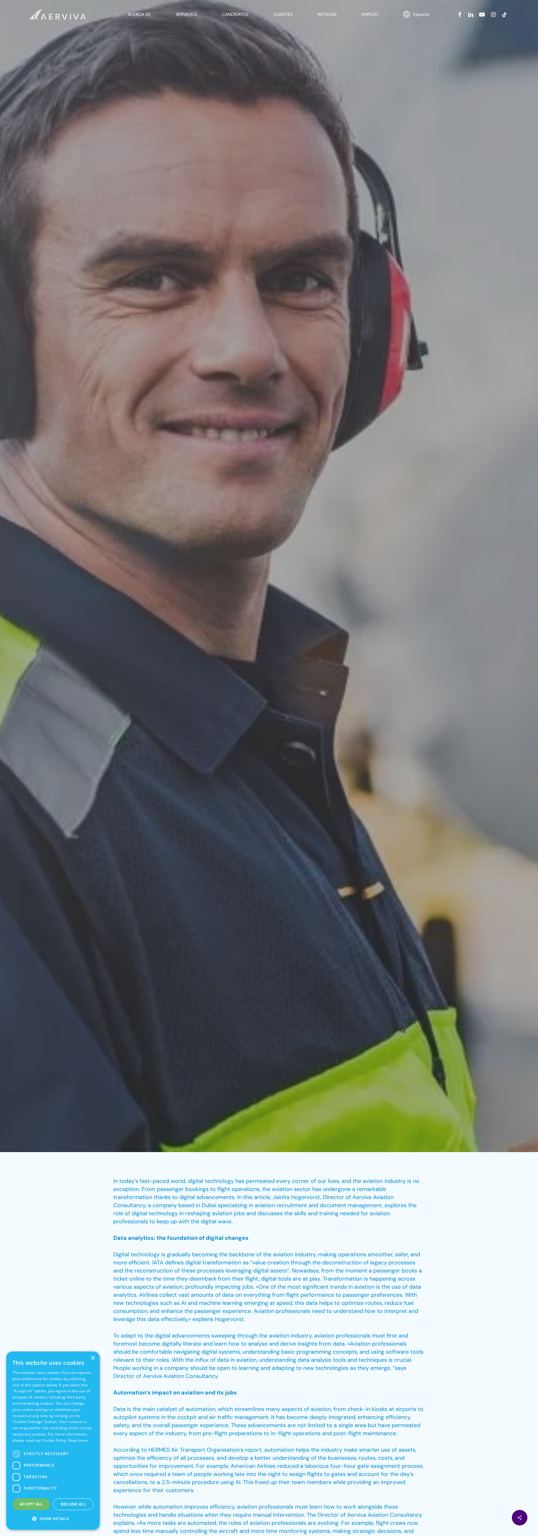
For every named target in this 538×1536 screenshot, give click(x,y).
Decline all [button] (73, 1504)
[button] (52, 1519)
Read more (78, 1440)
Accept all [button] (31, 1504)
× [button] (92, 1358)
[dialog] (53, 1441)
